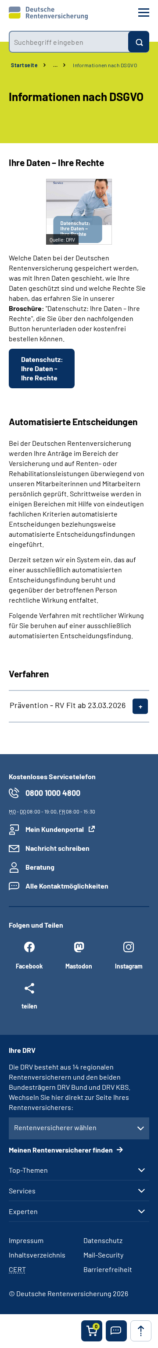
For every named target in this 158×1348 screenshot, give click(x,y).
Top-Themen (28, 1170)
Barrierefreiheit (107, 1269)
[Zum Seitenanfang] (140, 1330)
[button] (116, 1330)
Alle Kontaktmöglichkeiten (66, 886)
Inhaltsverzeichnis (37, 1254)
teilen (29, 1005)
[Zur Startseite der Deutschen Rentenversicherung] (48, 13)
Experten (23, 1211)
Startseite (24, 65)
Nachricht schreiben (57, 848)
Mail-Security (103, 1254)
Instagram (129, 966)
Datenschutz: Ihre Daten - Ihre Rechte (42, 368)
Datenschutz (102, 1240)
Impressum (26, 1240)
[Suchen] (138, 41)
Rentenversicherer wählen (55, 1127)
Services (22, 1190)
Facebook (29, 966)
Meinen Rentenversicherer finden (61, 1150)
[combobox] (68, 42)
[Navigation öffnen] (143, 12)
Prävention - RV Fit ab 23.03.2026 (68, 705)
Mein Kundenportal (54, 829)
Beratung (39, 867)
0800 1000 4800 (52, 793)
